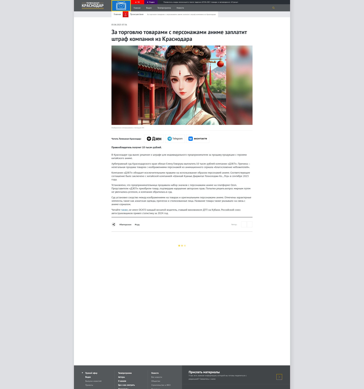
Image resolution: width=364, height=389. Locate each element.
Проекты (89, 385)
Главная (137, 8)
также (124, 209)
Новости (180, 8)
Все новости (156, 377)
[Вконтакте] (197, 139)
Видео (149, 8)
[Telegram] (175, 139)
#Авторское (125, 224)
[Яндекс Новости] (154, 139)
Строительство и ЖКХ (161, 385)
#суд (137, 224)
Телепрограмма (164, 8)
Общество (155, 381)
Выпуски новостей (93, 381)
